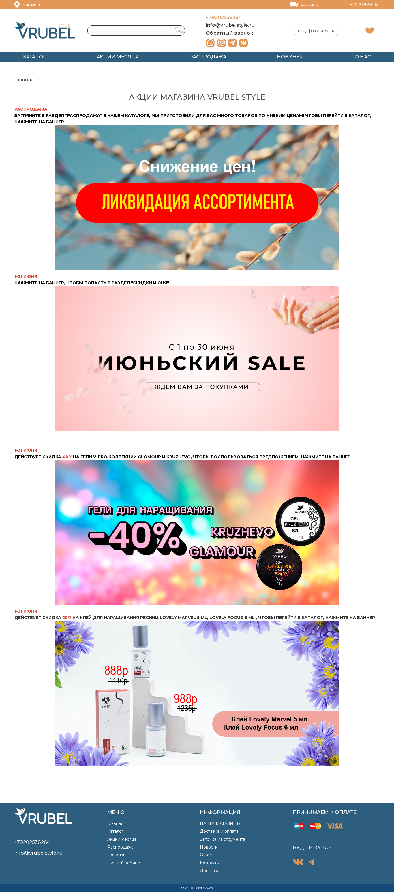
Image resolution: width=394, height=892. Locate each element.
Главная (24, 79)
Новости (209, 847)
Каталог (115, 831)
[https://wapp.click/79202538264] (210, 43)
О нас (206, 854)
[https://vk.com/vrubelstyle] (243, 43)
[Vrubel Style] (44, 30)
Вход (303, 31)
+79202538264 (365, 4)
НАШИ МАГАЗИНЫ (220, 823)
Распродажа (120, 847)
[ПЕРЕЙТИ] (197, 532)
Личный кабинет (124, 863)
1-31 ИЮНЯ (25, 611)
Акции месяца (121, 839)
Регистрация (323, 31)
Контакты (209, 863)
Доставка (310, 4)
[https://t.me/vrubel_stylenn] (232, 43)
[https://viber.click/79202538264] (221, 43)
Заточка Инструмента (222, 839)
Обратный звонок (229, 33)
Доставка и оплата (219, 831)
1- (16, 450)
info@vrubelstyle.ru (230, 25)
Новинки (116, 854)
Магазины (31, 4)
